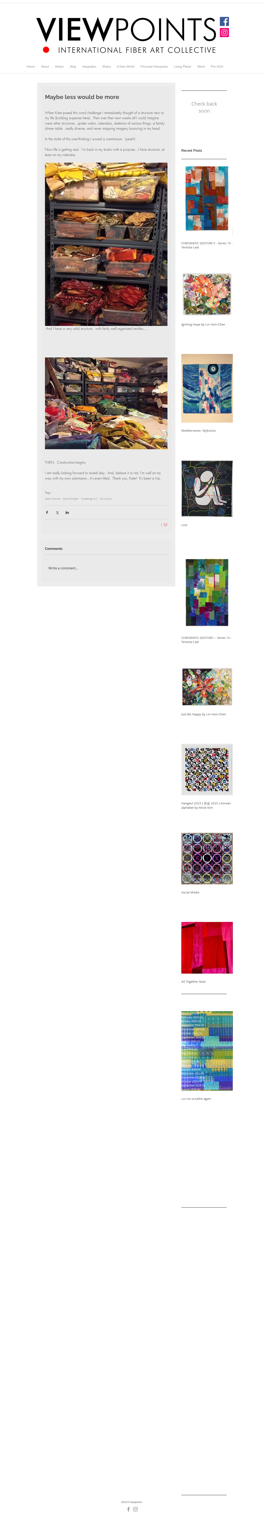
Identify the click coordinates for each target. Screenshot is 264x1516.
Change (217, 1355)
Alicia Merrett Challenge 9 (199, 1258)
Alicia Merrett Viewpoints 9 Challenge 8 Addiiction (204, 1264)
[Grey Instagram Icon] (135, 1509)
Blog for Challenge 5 (206, 1277)
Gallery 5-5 (188, 1421)
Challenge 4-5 (190, 1310)
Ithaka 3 (200, 1479)
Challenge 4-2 (212, 1297)
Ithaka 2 (186, 1479)
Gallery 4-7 (188, 1408)
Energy (186, 1382)
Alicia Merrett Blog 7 (195, 1232)
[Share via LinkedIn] (67, 512)
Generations (189, 1453)
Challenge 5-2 (212, 1329)
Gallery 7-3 (206, 1440)
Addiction (208, 1212)
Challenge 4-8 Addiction (197, 1323)
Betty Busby (189, 1271)
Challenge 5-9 (212, 1349)
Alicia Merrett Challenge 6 (199, 1245)
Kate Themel (52, 498)
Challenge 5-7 (212, 1342)
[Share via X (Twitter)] (57, 512)
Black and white (211, 1271)
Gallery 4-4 (206, 1395)
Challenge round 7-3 (195, 1355)
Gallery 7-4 (188, 1447)
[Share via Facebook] (47, 512)
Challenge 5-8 (190, 1349)
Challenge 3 (208, 1290)
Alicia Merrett (190, 1219)
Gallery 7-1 (188, 1440)
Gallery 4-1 (188, 1388)
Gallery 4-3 (188, 1395)
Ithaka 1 (216, 1473)
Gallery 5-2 (188, 1414)
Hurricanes (199, 1466)
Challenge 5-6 (190, 1342)
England (199, 1382)
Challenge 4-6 (212, 1310)
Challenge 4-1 (190, 1297)
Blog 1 (185, 1277)
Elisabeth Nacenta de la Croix (201, 1375)
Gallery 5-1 (206, 1408)
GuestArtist (218, 1460)
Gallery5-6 (206, 1447)
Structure (105, 498)
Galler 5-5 (213, 1382)
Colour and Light (202, 1362)
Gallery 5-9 (188, 1434)
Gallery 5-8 (206, 1427)
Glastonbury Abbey (194, 1460)
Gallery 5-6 (206, 1421)
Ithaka (204, 1473)
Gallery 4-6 (206, 1401)
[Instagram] (224, 32)
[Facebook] (224, 21)
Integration (217, 1466)
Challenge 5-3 (190, 1336)
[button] (59, 66)
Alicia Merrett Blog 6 (195, 1225)
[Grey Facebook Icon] (128, 1509)
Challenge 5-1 (190, 1329)
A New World (190, 1212)
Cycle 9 (200, 1368)
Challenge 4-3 (190, 1304)
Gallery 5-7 (188, 1427)
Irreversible (189, 1473)
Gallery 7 (205, 1434)
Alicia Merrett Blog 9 (195, 1238)
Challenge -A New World (198, 1284)
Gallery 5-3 (206, 1414)
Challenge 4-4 (212, 1304)
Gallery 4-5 (188, 1401)
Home (185, 1466)
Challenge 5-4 (212, 1336)
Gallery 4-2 (206, 1388)
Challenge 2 (189, 1290)
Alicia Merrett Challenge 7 (199, 1251)
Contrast (187, 1368)
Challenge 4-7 (89, 498)
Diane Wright (71, 498)
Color (185, 1362)
